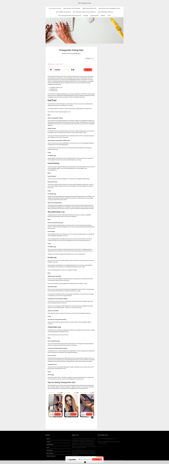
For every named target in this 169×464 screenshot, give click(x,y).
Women (103, 15)
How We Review (49, 444)
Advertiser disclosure (50, 456)
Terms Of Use (49, 450)
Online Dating (94, 15)
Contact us (48, 441)
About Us (48, 438)
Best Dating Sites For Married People (109, 8)
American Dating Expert (74, 53)
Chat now (57, 414)
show (92, 58)
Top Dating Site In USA (55, 8)
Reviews (85, 15)
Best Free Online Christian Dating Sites (69, 15)
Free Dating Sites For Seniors (71, 8)
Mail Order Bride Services (105, 12)
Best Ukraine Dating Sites (63, 12)
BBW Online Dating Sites (89, 8)
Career (47, 447)
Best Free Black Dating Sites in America (84, 12)
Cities (109, 15)
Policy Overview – (50, 453)
